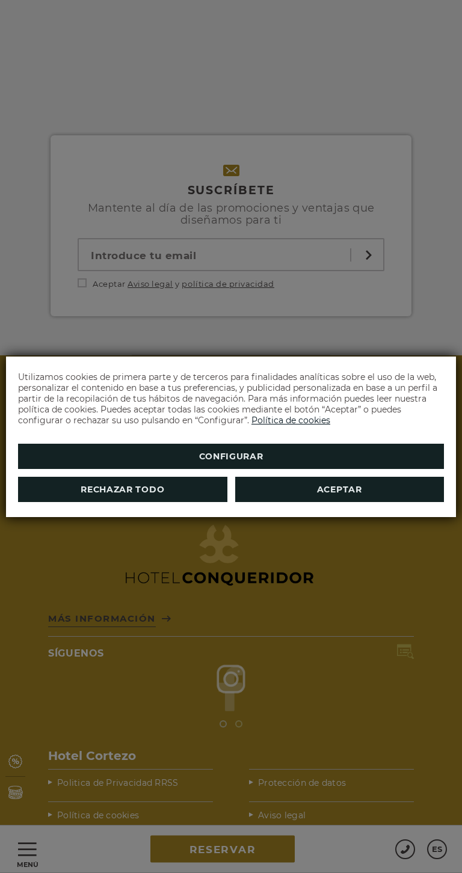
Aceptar (339, 489)
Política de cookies (290, 420)
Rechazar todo (122, 489)
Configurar (231, 456)
